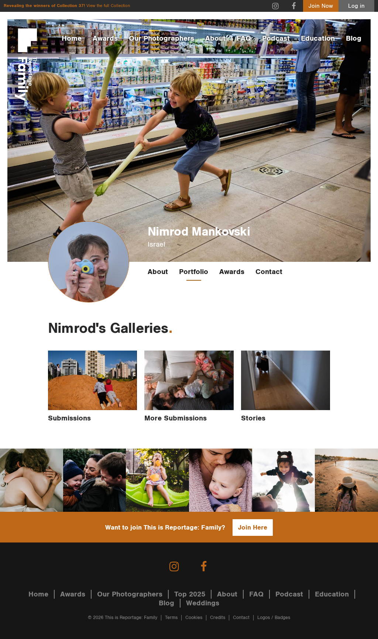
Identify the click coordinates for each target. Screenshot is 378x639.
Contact (268, 271)
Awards (105, 38)
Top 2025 (189, 594)
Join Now (321, 6)
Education (318, 38)
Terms (171, 618)
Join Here (252, 527)
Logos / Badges (273, 618)
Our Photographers (161, 38)
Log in (356, 6)
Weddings (202, 603)
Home (72, 38)
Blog (353, 38)
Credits (217, 618)
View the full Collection (108, 6)
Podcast (276, 38)
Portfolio (193, 271)
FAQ (244, 38)
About (215, 38)
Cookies (193, 618)
